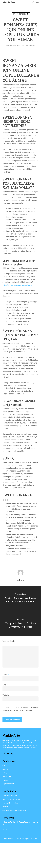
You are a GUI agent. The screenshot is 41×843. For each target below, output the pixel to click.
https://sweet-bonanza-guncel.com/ (17, 285)
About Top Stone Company (11, 799)
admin (10, 45)
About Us (5, 769)
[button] (37, 2)
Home (4, 765)
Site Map (5, 806)
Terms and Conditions (9, 796)
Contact (5, 780)
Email (5, 685)
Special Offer (6, 776)
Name (5, 675)
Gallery (4, 773)
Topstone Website (8, 784)
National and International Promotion (14, 810)
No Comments (30, 45)
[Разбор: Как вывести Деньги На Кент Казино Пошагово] (20, 598)
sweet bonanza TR (21, 14)
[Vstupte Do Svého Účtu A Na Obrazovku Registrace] (20, 623)
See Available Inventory (10, 803)
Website (5, 695)
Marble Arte (8, 2)
